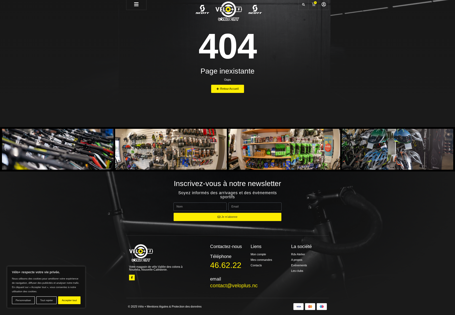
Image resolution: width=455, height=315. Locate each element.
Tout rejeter (46, 300)
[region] (46, 287)
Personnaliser (23, 300)
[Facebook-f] (132, 277)
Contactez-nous (226, 246)
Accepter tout (69, 300)
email (215, 279)
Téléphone (220, 256)
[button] (5, 149)
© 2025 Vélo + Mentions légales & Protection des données (165, 306)
